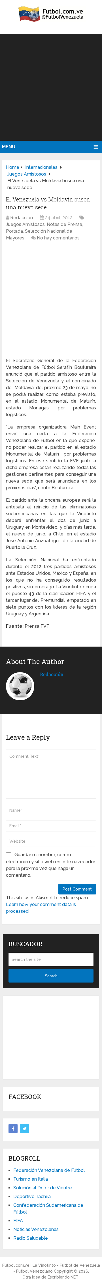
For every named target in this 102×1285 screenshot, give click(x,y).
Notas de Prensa (64, 224)
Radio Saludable (30, 1238)
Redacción (21, 217)
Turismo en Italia (30, 1179)
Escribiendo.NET (63, 1277)
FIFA (18, 1220)
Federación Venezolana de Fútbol (49, 1170)
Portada (14, 231)
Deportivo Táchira (32, 1196)
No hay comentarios (58, 238)
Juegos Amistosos (25, 224)
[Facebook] (13, 1128)
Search (51, 976)
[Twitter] (24, 1128)
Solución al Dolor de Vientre (42, 1187)
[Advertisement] (51, 87)
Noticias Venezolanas (36, 1229)
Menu (8, 146)
